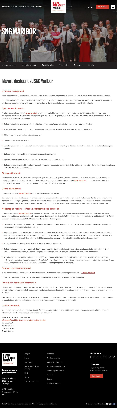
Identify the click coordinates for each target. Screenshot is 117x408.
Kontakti (91, 65)
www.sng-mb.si (31, 113)
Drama (14, 7)
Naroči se (95, 376)
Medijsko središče (29, 65)
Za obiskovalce (48, 65)
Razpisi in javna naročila (55, 371)
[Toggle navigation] (113, 7)
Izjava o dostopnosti (31, 381)
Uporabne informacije (54, 362)
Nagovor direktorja (9, 65)
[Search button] (71, 7)
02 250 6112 (8, 389)
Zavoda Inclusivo (88, 273)
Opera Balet (24, 7)
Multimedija (63, 65)
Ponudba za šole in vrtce (56, 366)
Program (6, 7)
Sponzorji (50, 379)
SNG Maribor (36, 7)
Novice (26, 373)
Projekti (49, 375)
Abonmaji (50, 354)
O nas (26, 377)
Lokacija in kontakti (53, 383)
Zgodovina (78, 65)
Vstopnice (102, 7)
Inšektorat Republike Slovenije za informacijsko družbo (23, 320)
